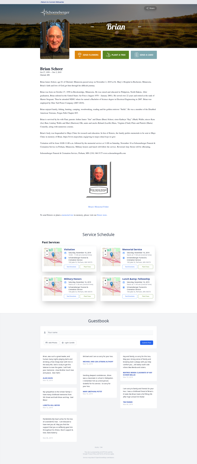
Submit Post (146, 343)
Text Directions (71, 267)
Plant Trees (87, 267)
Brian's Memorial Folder (98, 206)
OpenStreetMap (101, 458)
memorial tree (67, 214)
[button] (53, 254)
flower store (102, 214)
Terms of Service (104, 454)
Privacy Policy (92, 454)
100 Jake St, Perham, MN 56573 (80, 262)
